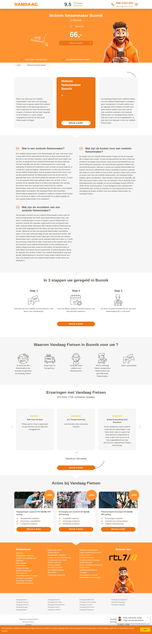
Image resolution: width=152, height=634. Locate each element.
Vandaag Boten (21, 610)
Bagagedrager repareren (25, 555)
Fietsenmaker (21, 565)
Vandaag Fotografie (118, 605)
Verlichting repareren (55, 567)
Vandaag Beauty (22, 607)
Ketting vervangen (22, 568)
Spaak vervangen (85, 562)
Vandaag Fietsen (54, 607)
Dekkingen (20, 560)
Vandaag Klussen (22, 602)
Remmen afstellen (54, 565)
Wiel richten (52, 572)
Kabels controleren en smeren (90, 552)
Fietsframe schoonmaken (88, 550)
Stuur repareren (21, 573)
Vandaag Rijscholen (55, 602)
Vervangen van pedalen (24, 578)
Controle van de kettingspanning (59, 557)
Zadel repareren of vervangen (90, 577)
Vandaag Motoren (54, 600)
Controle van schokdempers (26, 558)
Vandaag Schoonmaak (87, 602)
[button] (17, 148)
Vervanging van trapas (24, 580)
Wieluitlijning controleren (24, 583)
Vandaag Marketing (118, 602)
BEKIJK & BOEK (76, 123)
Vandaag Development (119, 600)
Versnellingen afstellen (56, 570)
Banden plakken (53, 552)
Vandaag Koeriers (22, 605)
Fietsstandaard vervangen (57, 560)
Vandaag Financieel (86, 610)
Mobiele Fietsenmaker (24, 570)
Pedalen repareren (54, 562)
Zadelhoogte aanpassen (56, 575)
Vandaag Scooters (86, 605)
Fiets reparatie (21, 563)
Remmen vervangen (86, 557)
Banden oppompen (54, 550)
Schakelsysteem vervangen (89, 560)
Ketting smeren (84, 555)
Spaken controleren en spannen (90, 565)
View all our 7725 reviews (76, 459)
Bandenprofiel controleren (57, 555)
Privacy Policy (28, 622)
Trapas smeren (84, 567)
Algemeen (19, 553)
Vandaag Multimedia (86, 600)
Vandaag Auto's (21, 600)
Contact (28, 625)
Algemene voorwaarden (28, 619)
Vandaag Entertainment (56, 605)
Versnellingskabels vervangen (27, 575)
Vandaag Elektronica (86, 607)
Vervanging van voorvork (88, 575)
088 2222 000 (124, 3)
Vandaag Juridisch (54, 610)
